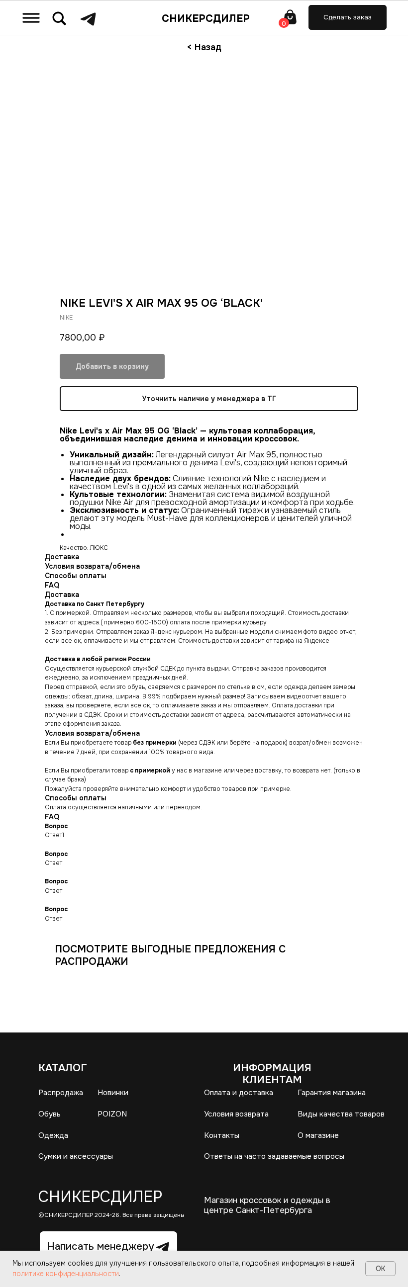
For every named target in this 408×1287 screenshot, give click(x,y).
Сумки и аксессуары (75, 1156)
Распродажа (60, 1093)
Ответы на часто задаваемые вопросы (274, 1156)
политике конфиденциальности (65, 1273)
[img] (31, 18)
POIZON (112, 1114)
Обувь (49, 1114)
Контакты (221, 1135)
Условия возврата (236, 1114)
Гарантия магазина (332, 1093)
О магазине (318, 1135)
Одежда (53, 1135)
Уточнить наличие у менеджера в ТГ (209, 398)
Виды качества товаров (341, 1114)
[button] (347, 17)
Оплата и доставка (238, 1093)
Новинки (113, 1093)
